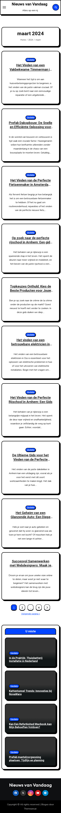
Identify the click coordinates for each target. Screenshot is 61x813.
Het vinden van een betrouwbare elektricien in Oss (30, 344)
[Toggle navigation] (4, 7)
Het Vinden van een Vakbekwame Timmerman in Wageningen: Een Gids (30, 69)
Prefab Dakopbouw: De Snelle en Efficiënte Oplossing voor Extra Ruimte (30, 127)
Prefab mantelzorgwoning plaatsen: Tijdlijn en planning (26, 758)
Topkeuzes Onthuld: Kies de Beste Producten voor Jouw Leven (30, 290)
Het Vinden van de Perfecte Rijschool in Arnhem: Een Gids (30, 399)
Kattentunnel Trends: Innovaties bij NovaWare (30, 692)
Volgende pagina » (30, 613)
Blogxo (45, 804)
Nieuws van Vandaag (29, 4)
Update (30, 59)
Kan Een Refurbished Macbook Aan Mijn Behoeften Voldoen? (30, 725)
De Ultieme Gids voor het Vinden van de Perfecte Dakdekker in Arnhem (30, 459)
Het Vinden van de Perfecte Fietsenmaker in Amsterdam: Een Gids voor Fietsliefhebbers (30, 186)
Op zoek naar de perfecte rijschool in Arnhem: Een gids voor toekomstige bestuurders (30, 244)
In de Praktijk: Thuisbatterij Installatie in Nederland (25, 659)
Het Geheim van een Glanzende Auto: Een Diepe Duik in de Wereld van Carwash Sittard (30, 519)
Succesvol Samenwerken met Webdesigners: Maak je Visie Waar (30, 565)
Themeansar (30, 808)
